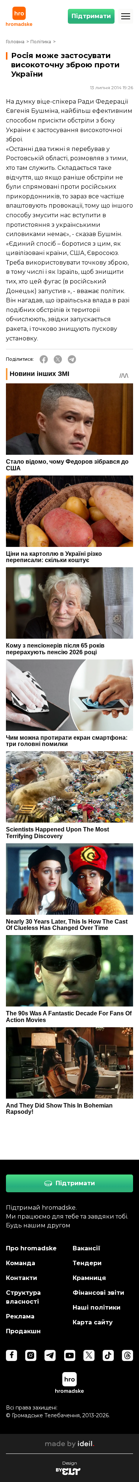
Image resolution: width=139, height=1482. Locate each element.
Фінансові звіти (98, 1292)
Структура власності (23, 1297)
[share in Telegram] (72, 359)
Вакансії (86, 1248)
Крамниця (89, 1277)
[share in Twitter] (58, 359)
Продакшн (23, 1331)
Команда (20, 1263)
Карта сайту (93, 1322)
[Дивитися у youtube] (69, 1355)
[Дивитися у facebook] (11, 1355)
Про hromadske (31, 1248)
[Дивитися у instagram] (30, 1355)
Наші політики (96, 1307)
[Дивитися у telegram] (50, 1355)
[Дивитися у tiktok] (108, 1355)
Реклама (20, 1316)
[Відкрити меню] (125, 16)
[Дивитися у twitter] (89, 1355)
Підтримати (91, 16)
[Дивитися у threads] (127, 1355)
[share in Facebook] (44, 359)
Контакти (21, 1277)
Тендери (87, 1263)
